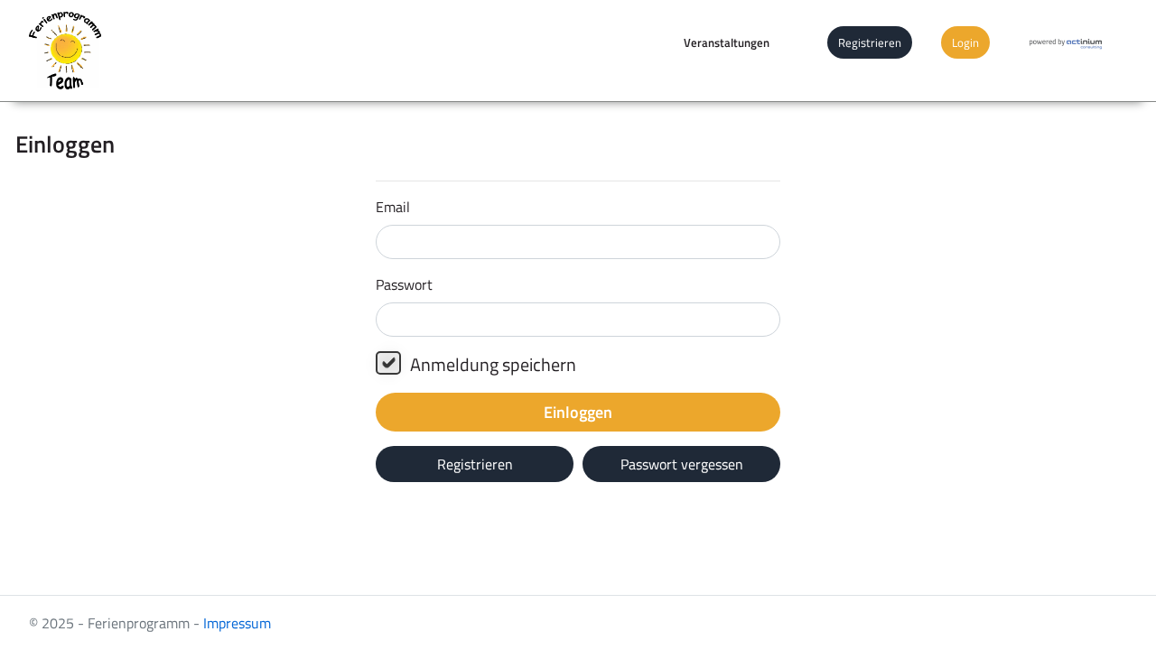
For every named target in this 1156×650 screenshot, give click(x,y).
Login (965, 42)
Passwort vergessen (681, 464)
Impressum (237, 623)
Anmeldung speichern (493, 364)
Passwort (404, 284)
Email (393, 207)
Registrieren (869, 42)
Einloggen (578, 412)
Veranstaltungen (726, 42)
